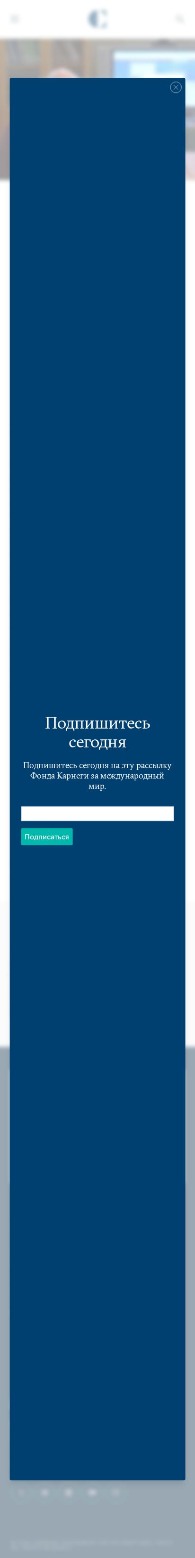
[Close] (175, 87)
